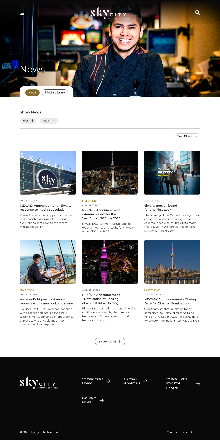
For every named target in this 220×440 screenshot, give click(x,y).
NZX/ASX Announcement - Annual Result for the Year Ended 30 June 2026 (101, 214)
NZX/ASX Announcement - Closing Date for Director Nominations (170, 301)
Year (25, 120)
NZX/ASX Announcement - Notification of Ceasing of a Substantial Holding (101, 299)
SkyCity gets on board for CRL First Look (160, 207)
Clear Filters (184, 136)
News (32, 92)
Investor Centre (190, 432)
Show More (107, 341)
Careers (172, 432)
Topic (45, 120)
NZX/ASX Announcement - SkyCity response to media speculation (45, 207)
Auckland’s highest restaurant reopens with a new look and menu (46, 301)
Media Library (55, 92)
